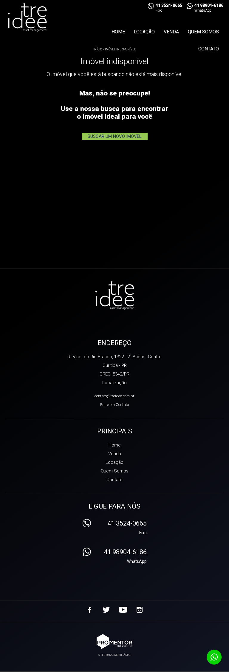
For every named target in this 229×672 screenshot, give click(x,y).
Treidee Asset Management (115, 296)
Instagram (140, 610)
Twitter (106, 610)
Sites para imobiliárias (114, 655)
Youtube (123, 610)
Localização (114, 382)
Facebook (89, 610)
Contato (208, 49)
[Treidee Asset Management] (39, 18)
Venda (171, 32)
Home (118, 32)
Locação (144, 32)
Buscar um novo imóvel (115, 136)
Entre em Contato (114, 404)
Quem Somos (203, 32)
